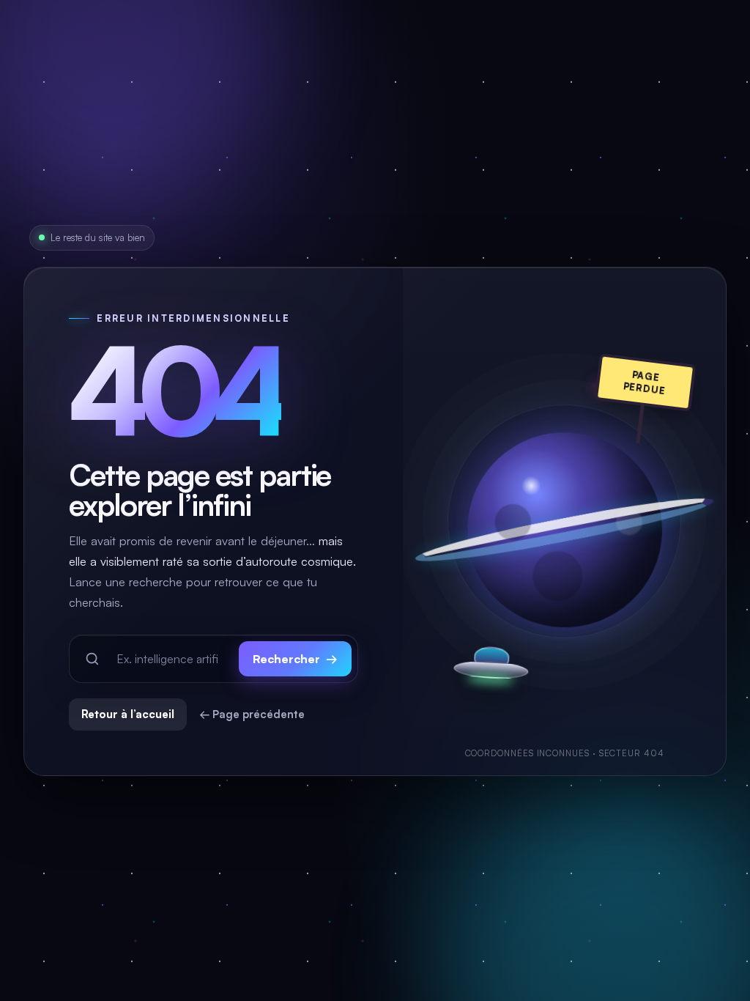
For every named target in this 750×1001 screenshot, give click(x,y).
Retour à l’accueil (127, 714)
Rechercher (295, 658)
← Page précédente (252, 714)
